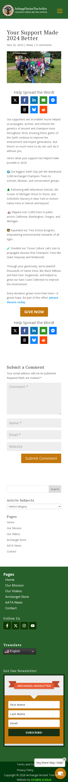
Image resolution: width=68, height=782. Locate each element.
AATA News (14, 545)
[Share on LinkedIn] (34, 100)
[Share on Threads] (24, 109)
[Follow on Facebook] (7, 625)
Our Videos (13, 534)
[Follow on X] (15, 625)
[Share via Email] (43, 100)
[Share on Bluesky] (34, 109)
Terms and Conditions (30, 764)
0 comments (44, 45)
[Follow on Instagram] (24, 625)
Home (10, 522)
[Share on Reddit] (43, 109)
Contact (11, 551)
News (29, 45)
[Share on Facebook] (24, 100)
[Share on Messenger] (53, 100)
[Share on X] (15, 100)
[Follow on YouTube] (32, 625)
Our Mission (14, 528)
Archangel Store (16, 540)
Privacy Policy (25, 770)
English (14, 651)
